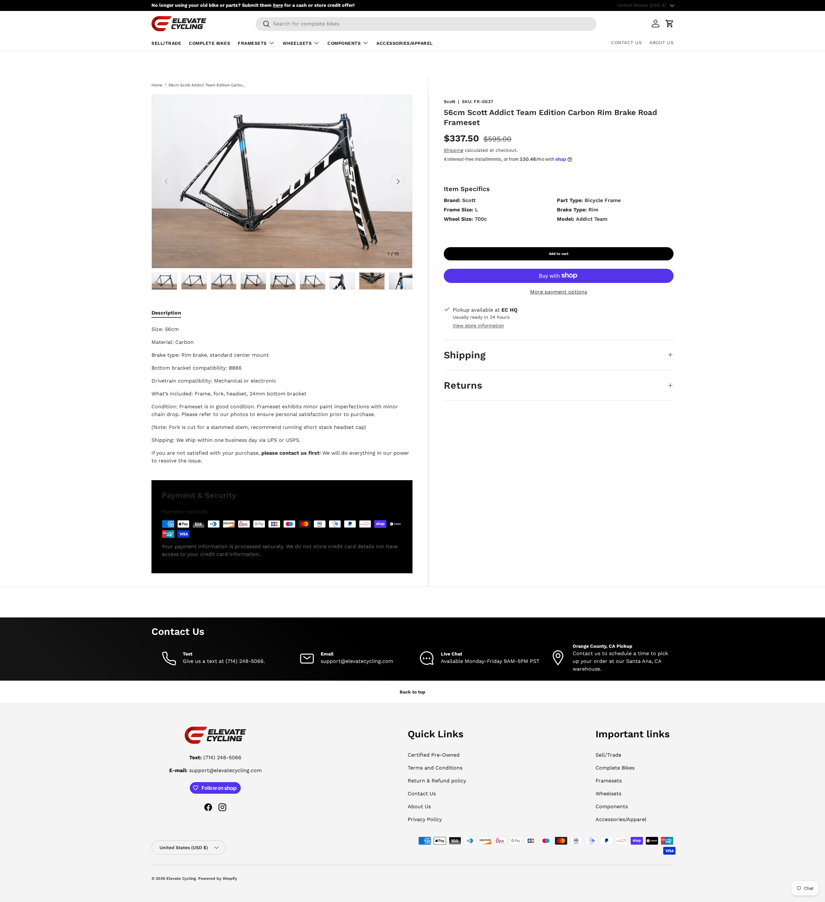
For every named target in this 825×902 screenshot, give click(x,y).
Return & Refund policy (437, 781)
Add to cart (558, 253)
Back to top (412, 691)
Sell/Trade (166, 43)
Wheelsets (297, 43)
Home (156, 85)
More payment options (558, 291)
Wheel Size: (458, 219)
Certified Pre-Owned (434, 755)
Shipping (453, 149)
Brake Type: (572, 209)
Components (344, 43)
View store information (478, 325)
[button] (670, 23)
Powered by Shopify (217, 878)
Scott (449, 101)
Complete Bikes (209, 43)
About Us (661, 42)
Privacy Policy (425, 819)
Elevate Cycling (181, 878)
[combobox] (426, 24)
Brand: (452, 200)
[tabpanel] (281, 395)
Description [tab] (166, 313)
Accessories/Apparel (404, 43)
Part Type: (570, 200)
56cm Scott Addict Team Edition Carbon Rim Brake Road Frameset (207, 85)
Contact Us (626, 42)
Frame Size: (458, 209)
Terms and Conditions (435, 768)
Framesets (252, 43)
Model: (565, 219)
